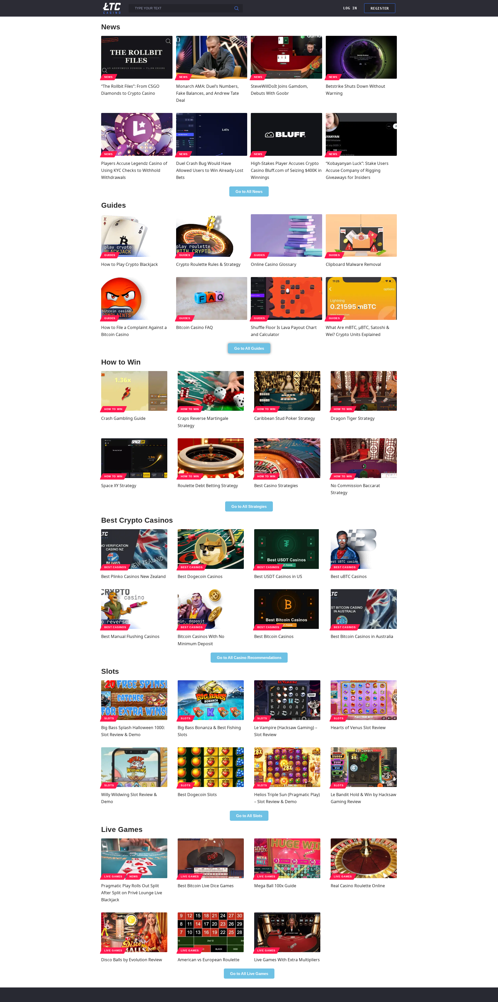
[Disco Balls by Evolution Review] (134, 932)
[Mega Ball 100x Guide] (287, 858)
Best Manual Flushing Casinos (130, 636)
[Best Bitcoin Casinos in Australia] (364, 609)
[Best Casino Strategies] (287, 458)
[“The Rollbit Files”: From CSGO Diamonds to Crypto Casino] (136, 57)
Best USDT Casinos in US (278, 576)
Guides (109, 255)
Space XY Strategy (118, 485)
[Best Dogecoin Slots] (211, 767)
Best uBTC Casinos (349, 576)
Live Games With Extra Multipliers (287, 960)
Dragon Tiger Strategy (353, 418)
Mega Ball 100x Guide (275, 886)
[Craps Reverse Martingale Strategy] (211, 391)
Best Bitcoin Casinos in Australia (362, 636)
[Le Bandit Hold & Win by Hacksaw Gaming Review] (364, 767)
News (108, 77)
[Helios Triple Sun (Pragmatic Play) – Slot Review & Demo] (287, 767)
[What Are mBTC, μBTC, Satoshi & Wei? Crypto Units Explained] (361, 298)
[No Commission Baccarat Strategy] (364, 458)
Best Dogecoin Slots (197, 794)
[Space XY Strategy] (134, 458)
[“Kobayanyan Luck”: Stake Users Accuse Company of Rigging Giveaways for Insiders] (361, 134)
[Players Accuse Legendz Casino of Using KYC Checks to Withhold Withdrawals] (136, 134)
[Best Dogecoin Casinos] (211, 549)
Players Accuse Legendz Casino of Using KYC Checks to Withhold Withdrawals (134, 170)
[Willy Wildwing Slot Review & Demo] (134, 767)
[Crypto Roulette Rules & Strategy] (211, 235)
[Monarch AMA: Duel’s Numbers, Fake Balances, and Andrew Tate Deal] (211, 57)
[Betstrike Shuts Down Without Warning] (361, 57)
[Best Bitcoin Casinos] (287, 609)
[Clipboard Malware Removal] (361, 235)
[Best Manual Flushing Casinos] (134, 609)
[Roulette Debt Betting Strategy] (211, 458)
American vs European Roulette (208, 960)
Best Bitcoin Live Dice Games (206, 886)
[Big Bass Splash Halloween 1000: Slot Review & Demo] (134, 700)
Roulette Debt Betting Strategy (208, 485)
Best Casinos (115, 567)
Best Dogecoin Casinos (200, 576)
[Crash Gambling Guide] (134, 391)
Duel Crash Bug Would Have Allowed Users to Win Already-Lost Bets (209, 170)
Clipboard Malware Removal (353, 264)
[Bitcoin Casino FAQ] (211, 298)
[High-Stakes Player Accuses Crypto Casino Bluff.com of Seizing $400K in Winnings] (286, 134)
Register (380, 8)
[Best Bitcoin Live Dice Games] (211, 858)
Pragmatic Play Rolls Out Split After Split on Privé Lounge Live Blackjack (131, 893)
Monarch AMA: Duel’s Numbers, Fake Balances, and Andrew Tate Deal (207, 93)
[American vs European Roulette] (211, 932)
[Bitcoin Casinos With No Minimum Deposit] (211, 609)
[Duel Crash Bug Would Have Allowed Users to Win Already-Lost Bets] (211, 134)
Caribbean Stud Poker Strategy (284, 418)
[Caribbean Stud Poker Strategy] (287, 391)
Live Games (113, 876)
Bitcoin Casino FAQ (194, 327)
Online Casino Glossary (273, 264)
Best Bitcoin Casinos (274, 636)
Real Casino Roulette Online (358, 886)
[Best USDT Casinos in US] (287, 549)
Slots (109, 718)
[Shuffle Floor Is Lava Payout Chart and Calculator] (286, 298)
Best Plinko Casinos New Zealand (133, 576)
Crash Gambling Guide (123, 418)
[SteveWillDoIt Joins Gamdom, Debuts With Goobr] (286, 57)
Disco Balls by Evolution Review (131, 960)
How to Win (113, 409)
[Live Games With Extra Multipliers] (287, 932)
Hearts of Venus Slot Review (358, 727)
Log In (350, 8)
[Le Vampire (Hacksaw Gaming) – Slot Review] (287, 700)
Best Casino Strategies (276, 485)
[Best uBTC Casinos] (364, 549)
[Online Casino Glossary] (286, 235)
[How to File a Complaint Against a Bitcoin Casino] (136, 298)
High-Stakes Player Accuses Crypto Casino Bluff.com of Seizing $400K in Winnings (286, 170)
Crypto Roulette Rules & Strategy (208, 264)
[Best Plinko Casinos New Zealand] (134, 549)
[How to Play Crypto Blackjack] (136, 235)
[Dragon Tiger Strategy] (364, 391)
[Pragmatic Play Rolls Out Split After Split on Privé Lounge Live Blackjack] (134, 858)
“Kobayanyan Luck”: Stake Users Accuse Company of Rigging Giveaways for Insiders (357, 170)
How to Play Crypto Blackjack (129, 264)
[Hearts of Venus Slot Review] (364, 700)
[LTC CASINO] (112, 7)
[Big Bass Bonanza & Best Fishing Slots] (211, 700)
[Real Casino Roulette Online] (364, 858)
